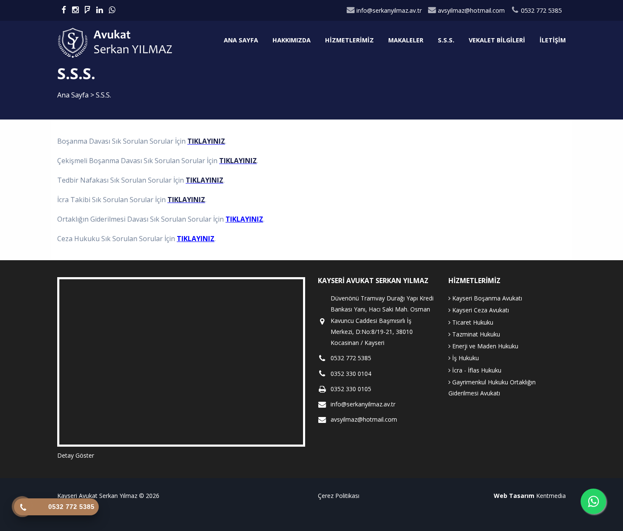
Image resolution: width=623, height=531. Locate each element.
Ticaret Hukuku (472, 322)
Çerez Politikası (338, 496)
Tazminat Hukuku (475, 334)
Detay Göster (75, 455)
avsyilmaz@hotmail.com (470, 10)
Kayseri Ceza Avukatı (480, 310)
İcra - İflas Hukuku (476, 370)
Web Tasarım (514, 496)
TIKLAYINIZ (206, 141)
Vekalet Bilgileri (497, 40)
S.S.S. (446, 40)
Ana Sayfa (241, 40)
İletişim (553, 40)
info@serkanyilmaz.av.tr (388, 10)
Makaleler (405, 40)
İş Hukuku (465, 358)
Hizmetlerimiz (349, 40)
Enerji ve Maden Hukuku (484, 346)
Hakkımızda (292, 40)
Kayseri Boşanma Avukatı (486, 298)
